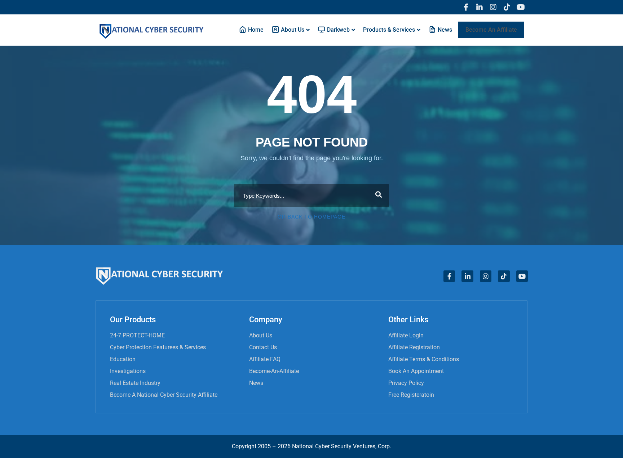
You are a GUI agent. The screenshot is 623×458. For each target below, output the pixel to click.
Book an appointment (416, 371)
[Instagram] (493, 7)
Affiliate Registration (414, 347)
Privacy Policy (406, 383)
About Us (260, 335)
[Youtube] (520, 7)
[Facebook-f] (465, 7)
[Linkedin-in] (479, 7)
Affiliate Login (406, 335)
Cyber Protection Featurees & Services (158, 347)
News (256, 383)
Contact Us (263, 347)
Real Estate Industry (135, 383)
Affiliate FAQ (264, 359)
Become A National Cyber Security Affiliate (163, 394)
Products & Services (389, 29)
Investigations (128, 371)
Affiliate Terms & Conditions (423, 359)
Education (123, 359)
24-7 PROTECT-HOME (137, 335)
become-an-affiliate (274, 371)
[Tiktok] (507, 7)
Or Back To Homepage (311, 217)
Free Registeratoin (411, 394)
